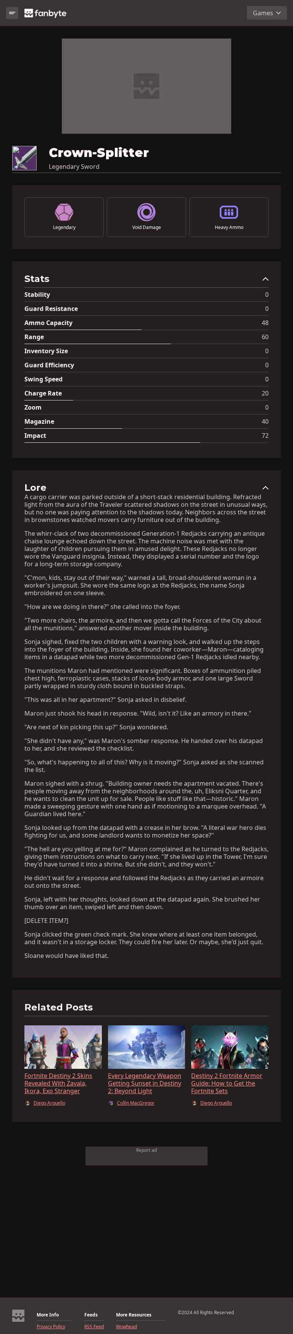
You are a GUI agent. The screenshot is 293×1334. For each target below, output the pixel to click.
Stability (37, 294)
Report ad (146, 1150)
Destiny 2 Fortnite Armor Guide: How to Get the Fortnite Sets (226, 1083)
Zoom (33, 407)
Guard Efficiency (49, 365)
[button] (146, 281)
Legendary (64, 227)
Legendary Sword (74, 166)
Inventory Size (46, 351)
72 (265, 435)
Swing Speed (43, 379)
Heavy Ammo (229, 227)
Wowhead (126, 1327)
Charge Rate (43, 393)
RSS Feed (94, 1327)
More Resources (133, 1315)
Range (34, 337)
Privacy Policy (51, 1327)
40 (265, 421)
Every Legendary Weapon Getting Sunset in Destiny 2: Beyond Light (144, 1083)
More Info (48, 1315)
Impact (35, 435)
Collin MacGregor (136, 1103)
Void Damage (146, 227)
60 (265, 337)
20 (265, 393)
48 (265, 323)
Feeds (91, 1315)
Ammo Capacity (48, 323)
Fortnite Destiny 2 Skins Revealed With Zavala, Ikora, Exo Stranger (58, 1083)
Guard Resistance (51, 308)
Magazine (39, 421)
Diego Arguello (49, 1103)
